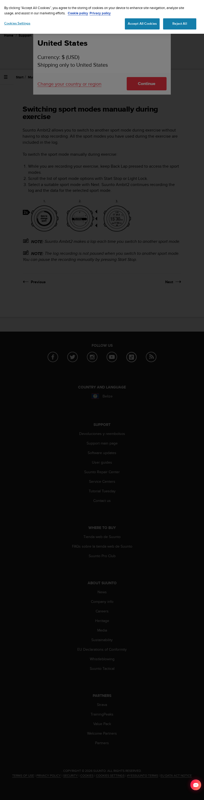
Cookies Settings (17, 23)
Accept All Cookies (142, 24)
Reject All (179, 24)
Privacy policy (100, 13)
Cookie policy (78, 13)
